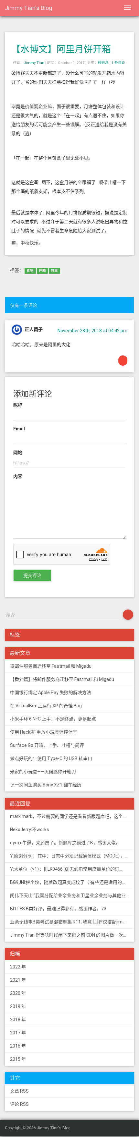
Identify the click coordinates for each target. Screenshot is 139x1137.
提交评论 (32, 575)
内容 (17, 476)
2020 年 (18, 993)
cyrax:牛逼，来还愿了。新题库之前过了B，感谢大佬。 (65, 842)
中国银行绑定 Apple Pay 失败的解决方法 (50, 692)
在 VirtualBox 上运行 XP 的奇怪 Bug (46, 705)
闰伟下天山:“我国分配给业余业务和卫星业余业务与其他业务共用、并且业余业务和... (72, 895)
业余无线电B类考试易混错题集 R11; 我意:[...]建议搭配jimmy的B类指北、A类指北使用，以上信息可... (72, 921)
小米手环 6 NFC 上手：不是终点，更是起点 (53, 718)
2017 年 (18, 1032)
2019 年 (18, 1006)
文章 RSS (19, 1091)
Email (19, 428)
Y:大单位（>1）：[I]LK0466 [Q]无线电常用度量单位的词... (66, 869)
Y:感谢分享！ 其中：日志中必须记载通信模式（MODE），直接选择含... (72, 855)
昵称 (17, 405)
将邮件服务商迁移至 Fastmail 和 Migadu (50, 666)
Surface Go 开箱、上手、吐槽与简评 (47, 745)
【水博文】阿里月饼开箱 (61, 49)
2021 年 (18, 980)
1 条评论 (118, 63)
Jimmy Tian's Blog (28, 8)
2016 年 (18, 1046)
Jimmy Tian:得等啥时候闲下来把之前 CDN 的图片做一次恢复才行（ (72, 935)
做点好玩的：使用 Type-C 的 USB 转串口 (51, 758)
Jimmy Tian (34, 63)
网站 (17, 452)
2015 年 (18, 1059)
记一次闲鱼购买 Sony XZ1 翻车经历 (45, 784)
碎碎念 (103, 63)
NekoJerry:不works (29, 829)
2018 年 (18, 1019)
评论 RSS (19, 1104)
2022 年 (18, 966)
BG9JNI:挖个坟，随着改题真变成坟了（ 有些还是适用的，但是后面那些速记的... (72, 882)
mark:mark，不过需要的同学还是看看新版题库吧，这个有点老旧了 (72, 816)
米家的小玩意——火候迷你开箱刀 (43, 771)
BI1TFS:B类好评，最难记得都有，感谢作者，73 (58, 908)
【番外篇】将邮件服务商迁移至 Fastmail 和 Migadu (62, 679)
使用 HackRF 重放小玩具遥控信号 (43, 732)
